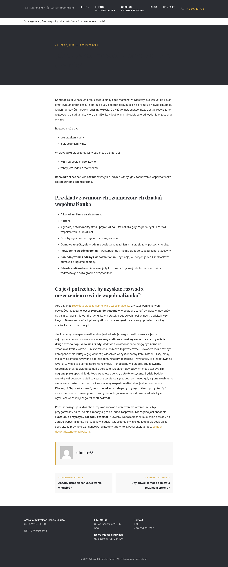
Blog (153, 7)
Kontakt (169, 7)
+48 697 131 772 (192, 8)
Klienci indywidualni (104, 9)
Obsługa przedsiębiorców (132, 9)
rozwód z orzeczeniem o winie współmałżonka (101, 305)
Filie (84, 7)
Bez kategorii (89, 45)
